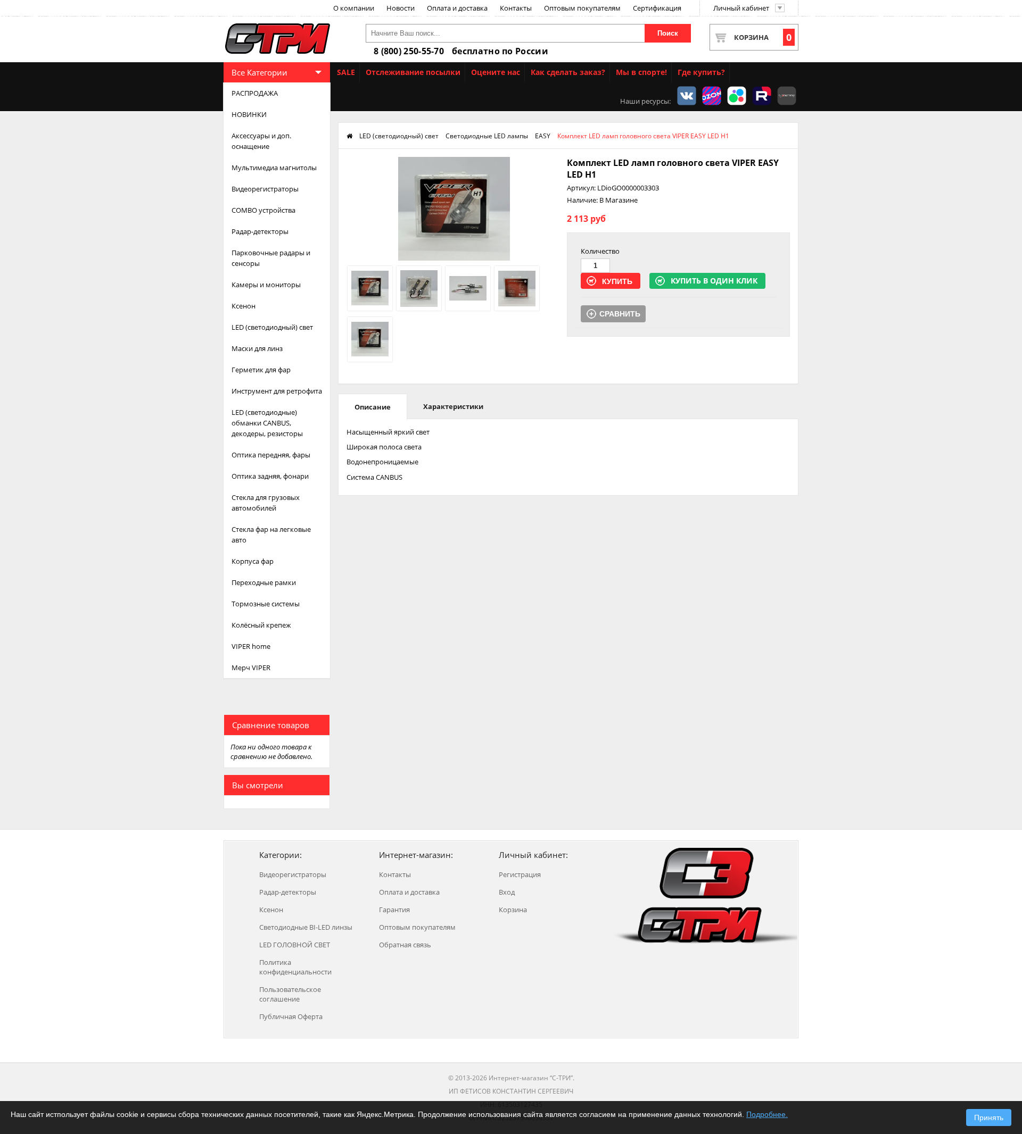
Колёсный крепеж (261, 625)
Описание (373, 407)
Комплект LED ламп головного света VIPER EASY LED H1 (643, 135)
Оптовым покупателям (582, 8)
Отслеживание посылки (413, 72)
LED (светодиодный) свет (272, 327)
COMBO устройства (263, 210)
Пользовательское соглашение (290, 994)
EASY (542, 135)
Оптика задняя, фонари (270, 476)
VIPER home (251, 646)
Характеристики (453, 406)
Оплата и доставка (457, 8)
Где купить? (701, 72)
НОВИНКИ (249, 114)
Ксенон (244, 306)
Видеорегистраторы (265, 189)
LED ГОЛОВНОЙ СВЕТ (294, 944)
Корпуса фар (253, 561)
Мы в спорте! (641, 72)
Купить (617, 281)
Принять (988, 1117)
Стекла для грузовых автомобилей (266, 503)
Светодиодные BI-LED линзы (305, 927)
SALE (346, 72)
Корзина (763, 37)
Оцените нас (495, 72)
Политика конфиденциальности (295, 967)
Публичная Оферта (291, 1016)
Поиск (667, 33)
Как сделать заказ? (568, 72)
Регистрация (520, 874)
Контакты (516, 8)
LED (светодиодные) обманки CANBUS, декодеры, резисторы (267, 422)
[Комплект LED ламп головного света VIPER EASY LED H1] (453, 258)
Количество (600, 251)
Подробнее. (767, 1114)
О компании (353, 8)
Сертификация (657, 8)
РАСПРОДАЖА (255, 93)
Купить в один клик (714, 281)
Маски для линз (257, 348)
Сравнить (619, 314)
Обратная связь (405, 944)
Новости (400, 8)
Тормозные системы (266, 603)
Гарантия (394, 909)
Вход (507, 892)
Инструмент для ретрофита (277, 391)
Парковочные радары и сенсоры (271, 258)
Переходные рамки (264, 582)
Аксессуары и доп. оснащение (261, 141)
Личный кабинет (741, 8)
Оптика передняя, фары (271, 455)
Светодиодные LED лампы (487, 135)
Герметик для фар (261, 369)
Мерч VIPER (251, 667)
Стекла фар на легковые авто (271, 534)
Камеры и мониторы (266, 284)
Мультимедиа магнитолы (274, 167)
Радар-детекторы (260, 231)
